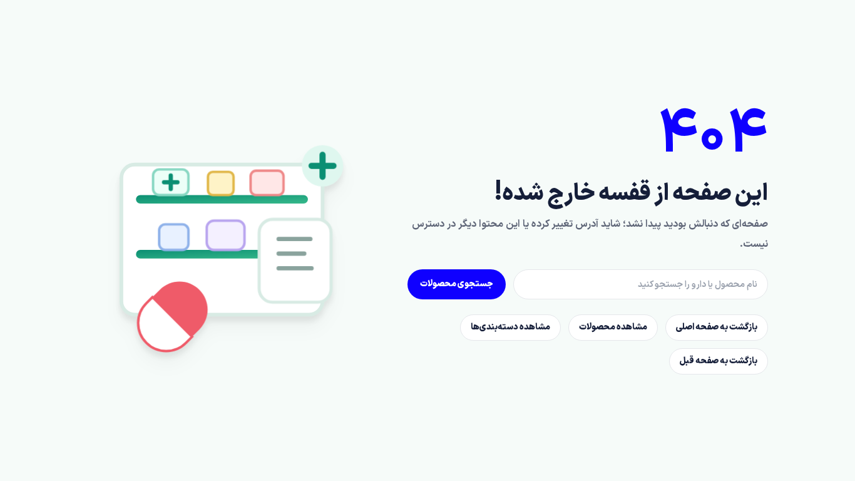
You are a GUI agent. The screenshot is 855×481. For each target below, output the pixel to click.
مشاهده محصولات (613, 327)
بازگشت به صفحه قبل (718, 361)
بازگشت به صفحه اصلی (716, 327)
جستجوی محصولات (456, 284)
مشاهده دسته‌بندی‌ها (510, 327)
